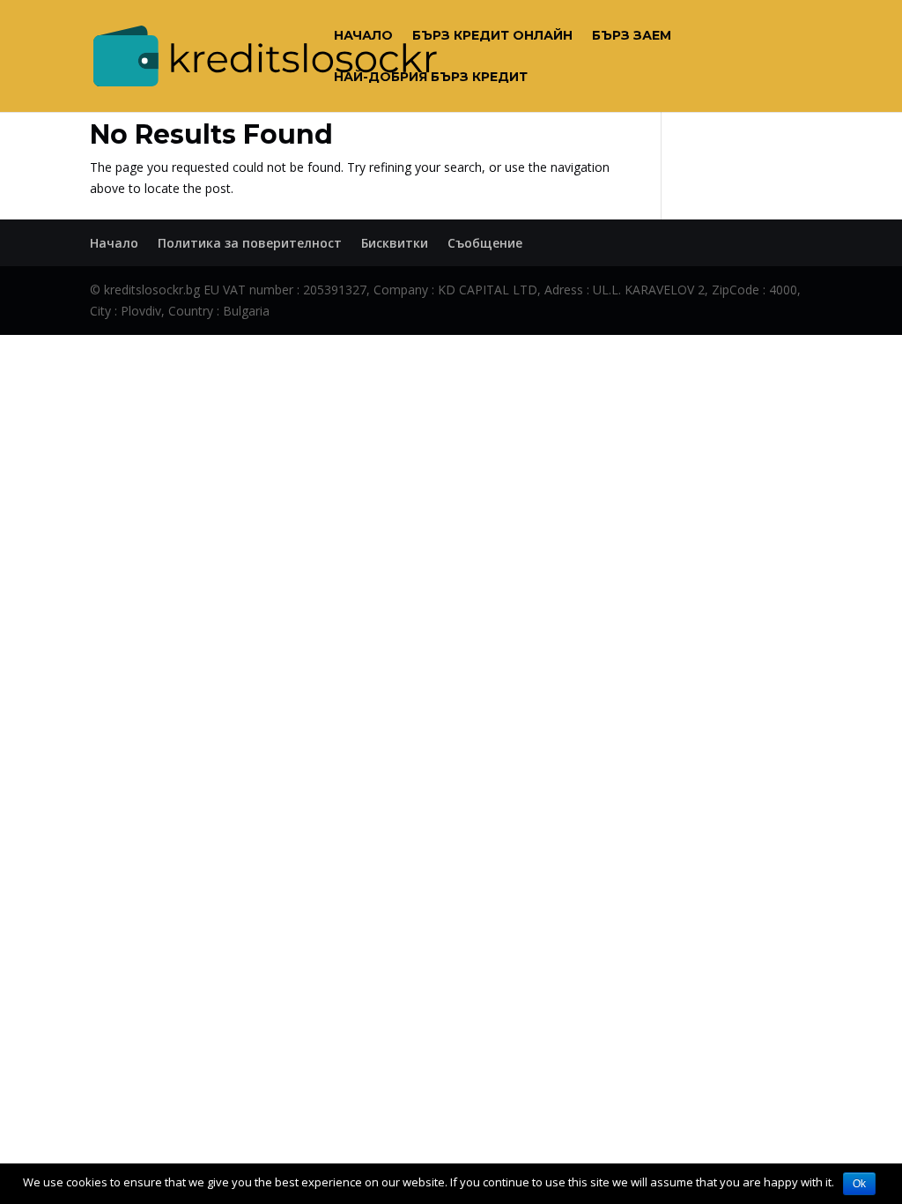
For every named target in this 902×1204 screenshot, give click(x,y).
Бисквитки (394, 242)
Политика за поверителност (250, 242)
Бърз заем (631, 36)
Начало (363, 36)
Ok (859, 1184)
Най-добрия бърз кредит (431, 78)
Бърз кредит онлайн (492, 36)
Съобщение (484, 242)
